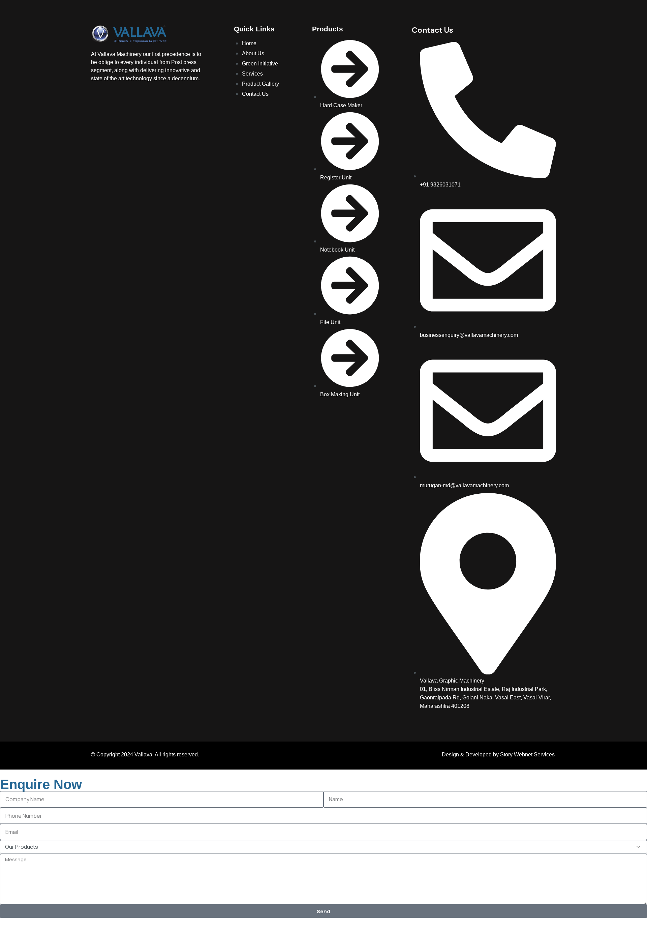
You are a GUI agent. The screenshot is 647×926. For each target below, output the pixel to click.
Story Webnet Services (528, 754)
